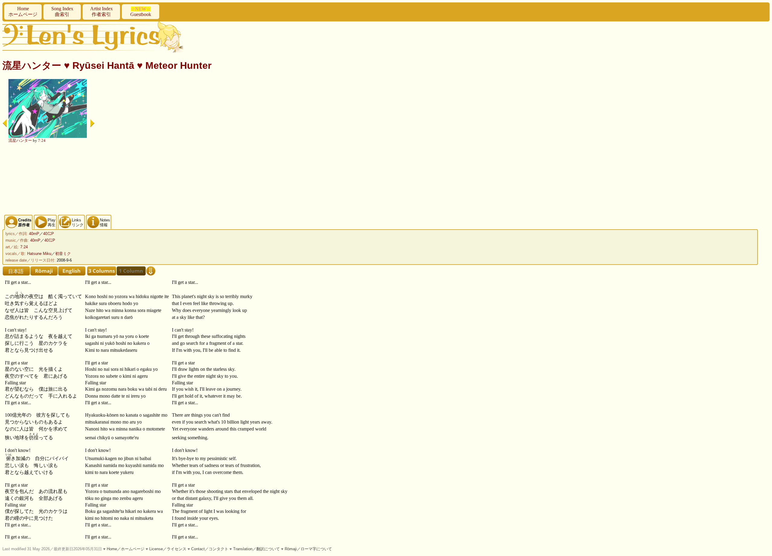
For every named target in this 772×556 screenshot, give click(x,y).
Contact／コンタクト (209, 549)
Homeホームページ (22, 11)
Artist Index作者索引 (101, 11)
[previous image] (4, 123)
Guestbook (140, 11)
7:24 (42, 140)
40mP (34, 233)
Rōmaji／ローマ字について (308, 549)
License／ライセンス (167, 549)
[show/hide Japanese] (16, 271)
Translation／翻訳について (256, 549)
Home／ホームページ (125, 549)
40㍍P (48, 233)
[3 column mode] (101, 271)
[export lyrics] (151, 271)
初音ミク (63, 253)
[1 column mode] (131, 271)
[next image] (92, 123)
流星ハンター (20, 140)
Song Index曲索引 (62, 11)
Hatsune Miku (39, 253)
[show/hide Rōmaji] (44, 271)
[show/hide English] (72, 271)
